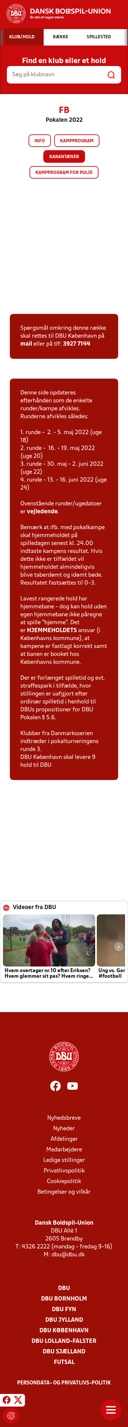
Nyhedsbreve (64, 1118)
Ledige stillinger (64, 1160)
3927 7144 (76, 344)
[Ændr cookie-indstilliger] (11, 1416)
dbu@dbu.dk (68, 1255)
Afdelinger (64, 1139)
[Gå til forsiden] (55, 13)
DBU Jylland (64, 1320)
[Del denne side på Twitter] (18, 1401)
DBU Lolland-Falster (64, 1341)
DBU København (64, 1331)
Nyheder (64, 1129)
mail (26, 344)
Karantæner (64, 157)
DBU (64, 1288)
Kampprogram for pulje (64, 173)
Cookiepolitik (64, 1181)
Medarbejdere (64, 1150)
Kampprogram (77, 141)
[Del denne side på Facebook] (7, 1401)
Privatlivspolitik (64, 1171)
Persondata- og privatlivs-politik (64, 1383)
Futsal (64, 1362)
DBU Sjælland (64, 1352)
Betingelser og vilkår (64, 1192)
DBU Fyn (64, 1309)
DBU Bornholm (64, 1299)
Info (39, 141)
